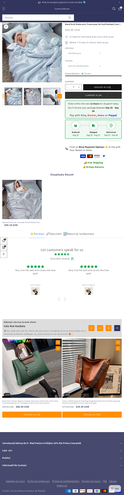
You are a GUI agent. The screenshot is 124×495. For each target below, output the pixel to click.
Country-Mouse (17, 490)
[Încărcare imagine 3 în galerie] (51, 96)
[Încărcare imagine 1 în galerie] (13, 96)
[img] (62, 254)
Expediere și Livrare (15, 481)
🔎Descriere (54, 234)
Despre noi (62, 485)
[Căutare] (69, 18)
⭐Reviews (37, 234)
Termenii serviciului (91, 481)
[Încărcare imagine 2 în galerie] (32, 96)
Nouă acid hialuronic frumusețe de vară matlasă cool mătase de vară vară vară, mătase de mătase (21, 222)
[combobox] (38, 18)
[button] (119, 2)
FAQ (105, 481)
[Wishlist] (58, 348)
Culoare (69, 60)
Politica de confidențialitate (65, 481)
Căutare (113, 481)
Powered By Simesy (114, 141)
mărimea (69, 48)
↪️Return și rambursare (78, 234)
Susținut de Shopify (35, 490)
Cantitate (69, 81)
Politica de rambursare (38, 481)
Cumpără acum (93, 95)
